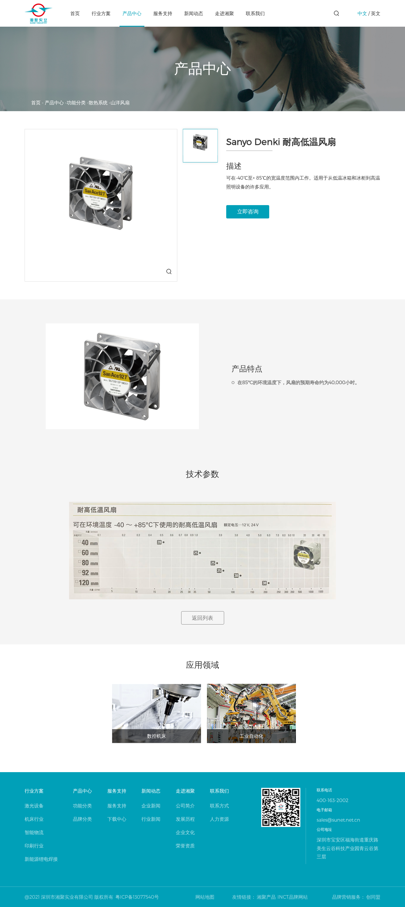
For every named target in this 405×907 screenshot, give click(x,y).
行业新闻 (150, 819)
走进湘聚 (224, 13)
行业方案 (101, 13)
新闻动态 (193, 13)
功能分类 (82, 805)
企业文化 (185, 832)
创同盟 (373, 897)
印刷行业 (34, 845)
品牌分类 (82, 819)
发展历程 (185, 819)
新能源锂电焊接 (41, 859)
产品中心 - (56, 102)
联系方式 (219, 805)
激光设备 (34, 805)
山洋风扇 (120, 102)
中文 (362, 13)
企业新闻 (150, 805)
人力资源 (219, 819)
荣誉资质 (185, 845)
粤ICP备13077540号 (137, 897)
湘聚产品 (266, 897)
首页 (75, 13)
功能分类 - (78, 102)
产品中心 (131, 13)
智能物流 (34, 832)
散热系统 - (100, 102)
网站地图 (204, 897)
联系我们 (255, 13)
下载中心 (116, 819)
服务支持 (162, 13)
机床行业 (34, 819)
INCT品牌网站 (293, 897)
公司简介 (185, 805)
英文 (375, 13)
